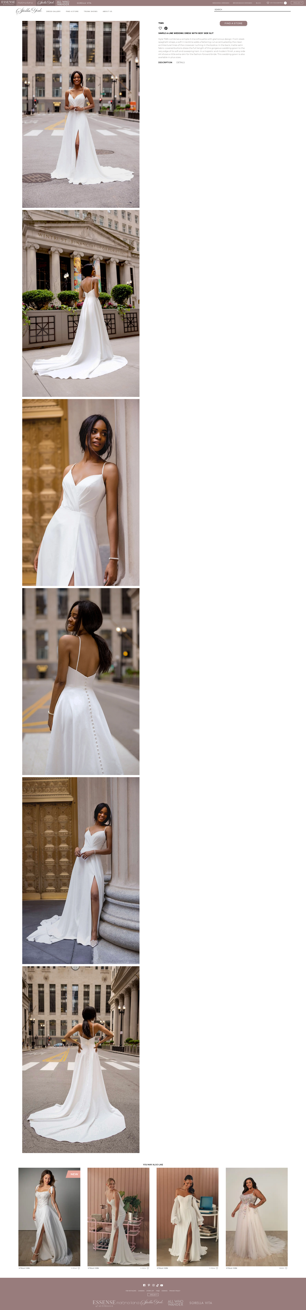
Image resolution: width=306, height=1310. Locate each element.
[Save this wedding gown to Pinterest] (166, 28)
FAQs (158, 1291)
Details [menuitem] (180, 62)
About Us (107, 11)
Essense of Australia (8, 3)
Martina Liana (26, 3)
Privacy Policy (174, 1291)
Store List (150, 1291)
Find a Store (233, 23)
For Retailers (131, 1291)
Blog (258, 3)
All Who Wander (63, 3)
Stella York (45, 3)
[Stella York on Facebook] (144, 1285)
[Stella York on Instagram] (153, 1285)
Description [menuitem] (165, 62)
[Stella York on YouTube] (162, 1285)
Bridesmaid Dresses (242, 3)
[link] (49, 1219)
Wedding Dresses (221, 3)
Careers (141, 1291)
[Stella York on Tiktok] (157, 1285)
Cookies (164, 1291)
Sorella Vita (85, 3)
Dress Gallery (53, 11)
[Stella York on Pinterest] (149, 1285)
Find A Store (72, 11)
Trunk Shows (90, 11)
